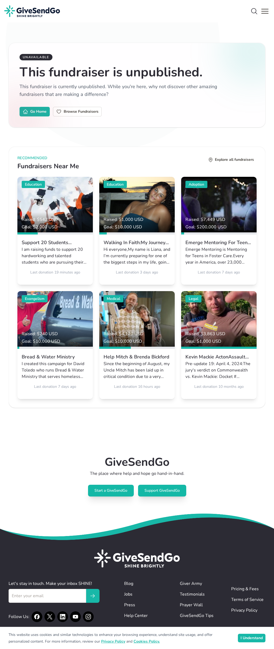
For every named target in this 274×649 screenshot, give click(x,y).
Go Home (38, 111)
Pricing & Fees (245, 589)
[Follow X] (49, 616)
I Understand (252, 637)
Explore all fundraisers (234, 159)
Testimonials (192, 594)
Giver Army (191, 584)
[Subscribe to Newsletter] (93, 596)
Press (129, 605)
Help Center (136, 616)
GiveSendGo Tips (197, 616)
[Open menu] (265, 11)
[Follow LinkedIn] (62, 616)
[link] (55, 231)
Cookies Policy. (147, 641)
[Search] (254, 11)
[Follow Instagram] (88, 616)
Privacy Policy (244, 610)
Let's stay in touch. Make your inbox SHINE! (50, 584)
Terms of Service (247, 600)
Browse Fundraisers (81, 111)
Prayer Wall (191, 605)
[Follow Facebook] (37, 616)
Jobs (128, 594)
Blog (128, 584)
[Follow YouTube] (75, 616)
